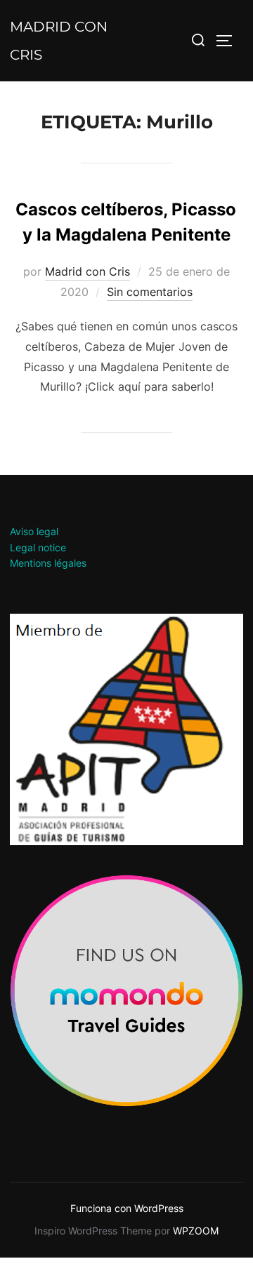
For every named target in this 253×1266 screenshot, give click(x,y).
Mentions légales (48, 563)
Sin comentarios (150, 292)
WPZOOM (196, 1231)
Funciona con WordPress (126, 1208)
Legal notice (38, 547)
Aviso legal (34, 531)
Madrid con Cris (59, 40)
